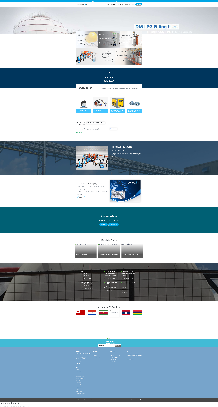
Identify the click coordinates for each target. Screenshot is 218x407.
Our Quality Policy (114, 357)
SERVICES (127, 4)
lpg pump (78, 380)
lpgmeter (77, 389)
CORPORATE (113, 4)
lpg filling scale (78, 371)
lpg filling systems (79, 387)
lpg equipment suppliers (80, 393)
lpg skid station (79, 391)
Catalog (112, 1)
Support (118, 1)
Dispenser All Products (81, 134)
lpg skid (77, 369)
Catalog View (103, 224)
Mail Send (79, 1)
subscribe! (117, 345)
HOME (108, 4)
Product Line (113, 361)
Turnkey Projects (97, 357)
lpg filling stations (79, 382)
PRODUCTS (120, 4)
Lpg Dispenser (94, 399)
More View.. (81, 197)
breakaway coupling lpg (80, 376)
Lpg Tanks (100, 399)
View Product (79, 132)
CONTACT (139, 4)
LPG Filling (84, 399)
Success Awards (114, 359)
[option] (109, 17)
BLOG (133, 4)
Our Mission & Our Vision (116, 355)
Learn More (125, 42)
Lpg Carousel (89, 399)
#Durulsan (106, 1)
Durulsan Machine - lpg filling (136, 399)
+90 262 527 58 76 (97, 1)
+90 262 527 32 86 (87, 1)
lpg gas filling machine (80, 378)
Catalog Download (113, 224)
